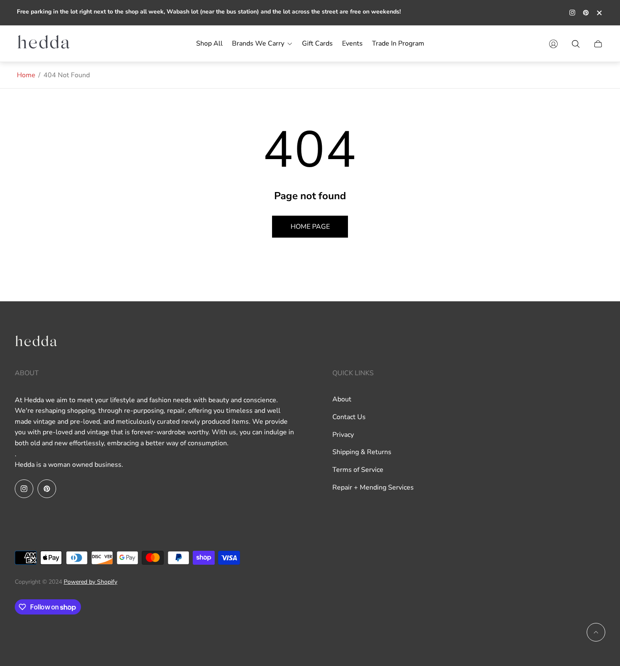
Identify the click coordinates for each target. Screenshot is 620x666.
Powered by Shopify (90, 582)
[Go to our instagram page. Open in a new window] (572, 12)
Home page (310, 226)
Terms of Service (357, 469)
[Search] (575, 44)
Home (26, 75)
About (341, 399)
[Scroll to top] (596, 632)
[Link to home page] (36, 343)
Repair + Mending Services (373, 487)
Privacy (343, 434)
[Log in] (553, 44)
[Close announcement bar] (599, 13)
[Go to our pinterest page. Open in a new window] (585, 12)
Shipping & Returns (361, 452)
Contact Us (349, 417)
